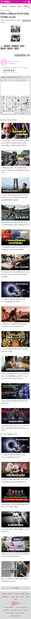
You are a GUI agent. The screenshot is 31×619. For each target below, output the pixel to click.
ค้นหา (19, 6)
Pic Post (12, 596)
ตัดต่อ (9, 48)
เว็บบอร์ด (4, 6)
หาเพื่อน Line (5, 596)
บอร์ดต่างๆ (13, 6)
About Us (26, 610)
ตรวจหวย (10, 593)
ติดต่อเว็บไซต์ (10, 613)
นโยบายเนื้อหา (6, 610)
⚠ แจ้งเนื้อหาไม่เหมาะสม (20, 55)
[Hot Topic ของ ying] (4, 65)
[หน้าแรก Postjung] (7, 1)
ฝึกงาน (7, 46)
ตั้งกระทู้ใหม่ (15, 588)
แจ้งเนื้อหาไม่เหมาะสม (15, 615)
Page (15, 599)
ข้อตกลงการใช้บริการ (9, 607)
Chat (27, 593)
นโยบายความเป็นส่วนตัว (21, 607)
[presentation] (2, 80)
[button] (2, 80)
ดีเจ (21, 46)
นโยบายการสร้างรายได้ (16, 610)
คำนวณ (22, 596)
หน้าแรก (2, 10)
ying (14, 63)
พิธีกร (2, 48)
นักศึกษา (14, 46)
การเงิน (27, 596)
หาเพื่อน (22, 593)
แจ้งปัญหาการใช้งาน (19, 613)
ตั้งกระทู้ (26, 6)
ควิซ (17, 596)
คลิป (16, 48)
